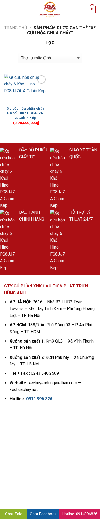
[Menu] (7, 9)
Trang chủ (15, 27)
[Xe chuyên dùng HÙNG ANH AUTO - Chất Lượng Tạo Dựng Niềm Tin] (50, 9)
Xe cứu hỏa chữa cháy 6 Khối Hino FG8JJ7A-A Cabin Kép (26, 113)
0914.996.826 (39, 398)
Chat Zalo (13, 514)
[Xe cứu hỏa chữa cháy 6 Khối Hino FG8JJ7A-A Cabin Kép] (25, 88)
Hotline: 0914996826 (79, 514)
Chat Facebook (43, 514)
